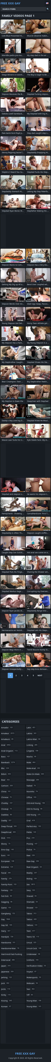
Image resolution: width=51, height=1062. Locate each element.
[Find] (48, 9)
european (7, 861)
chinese (6, 797)
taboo (31, 913)
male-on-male (35, 774)
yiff (30, 994)
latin (31, 727)
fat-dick (6, 896)
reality (32, 872)
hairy (5, 931)
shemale (32, 901)
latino (31, 733)
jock (5, 983)
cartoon (7, 785)
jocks (5, 989)
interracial (8, 960)
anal (5, 745)
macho (31, 756)
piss (30, 838)
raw (31, 855)
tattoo (31, 919)
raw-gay (33, 861)
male (31, 762)
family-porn (8, 884)
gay (5, 919)
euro (5, 855)
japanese (7, 971)
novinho (32, 791)
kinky (5, 994)
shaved (31, 896)
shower (32, 907)
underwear (33, 954)
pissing (32, 843)
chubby (6, 803)
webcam (32, 983)
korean (6, 1006)
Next (40, 675)
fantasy (6, 890)
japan (5, 965)
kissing (6, 1000)
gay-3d (6, 925)
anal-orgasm (9, 750)
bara (5, 756)
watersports (34, 977)
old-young (33, 814)
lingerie (32, 750)
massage (33, 779)
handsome (8, 942)
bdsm (6, 774)
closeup (6, 809)
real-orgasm (34, 867)
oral (31, 820)
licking (32, 745)
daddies (6, 814)
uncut (31, 942)
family (6, 878)
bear (5, 779)
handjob (7, 936)
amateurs (7, 739)
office (31, 797)
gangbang (8, 913)
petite (31, 832)
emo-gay (7, 849)
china (6, 791)
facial (6, 872)
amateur (7, 733)
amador (7, 727)
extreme (7, 867)
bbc (5, 768)
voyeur (31, 971)
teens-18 (33, 936)
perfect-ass (34, 826)
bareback (8, 762)
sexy (31, 890)
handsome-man (10, 948)
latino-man (33, 739)
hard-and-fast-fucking (11, 955)
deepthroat (8, 832)
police (31, 849)
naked (31, 785)
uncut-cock (34, 948)
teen (31, 931)
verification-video (36, 965)
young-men (34, 1006)
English (47, 3)
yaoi (31, 989)
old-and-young (36, 803)
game (6, 907)
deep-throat (9, 826)
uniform (32, 960)
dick (5, 838)
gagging (6, 901)
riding (32, 878)
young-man (34, 1000)
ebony (5, 843)
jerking (6, 977)
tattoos (32, 925)
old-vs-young (34, 809)
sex (31, 884)
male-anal (33, 768)
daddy (6, 820)
